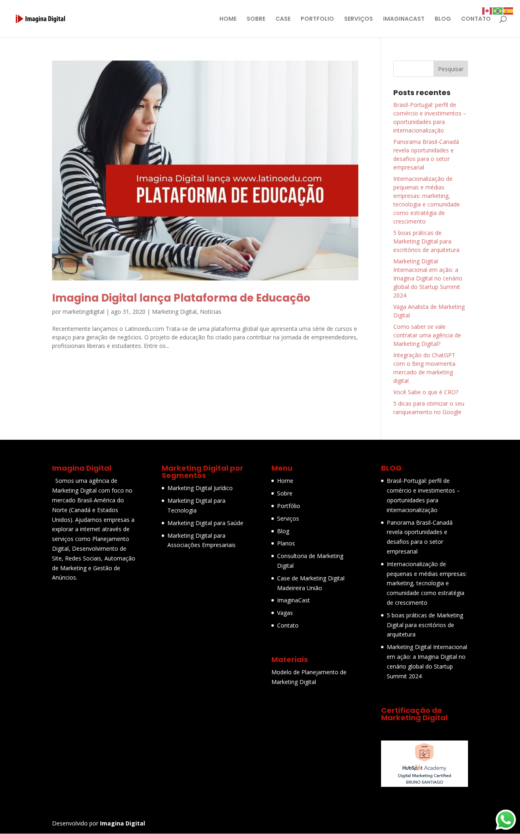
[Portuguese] (498, 10)
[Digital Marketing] (424, 784)
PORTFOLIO (317, 19)
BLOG (443, 19)
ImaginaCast (293, 600)
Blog (283, 531)
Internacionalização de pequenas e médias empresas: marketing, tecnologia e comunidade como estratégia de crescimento (427, 583)
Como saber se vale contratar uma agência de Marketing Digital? (427, 335)
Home (285, 480)
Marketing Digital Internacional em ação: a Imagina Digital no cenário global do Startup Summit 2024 (427, 278)
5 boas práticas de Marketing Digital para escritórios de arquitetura (426, 241)
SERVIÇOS (358, 19)
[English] (487, 10)
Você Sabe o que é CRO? (425, 392)
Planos (286, 543)
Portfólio (288, 506)
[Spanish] (508, 10)
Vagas (285, 613)
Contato (288, 625)
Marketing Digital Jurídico (200, 488)
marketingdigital (83, 311)
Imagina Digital (122, 823)
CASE (282, 19)
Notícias (210, 311)
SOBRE (256, 19)
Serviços (288, 518)
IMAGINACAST (404, 19)
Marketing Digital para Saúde (205, 523)
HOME (227, 19)
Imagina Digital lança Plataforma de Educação (181, 298)
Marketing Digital (174, 311)
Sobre (284, 493)
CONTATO (476, 19)
